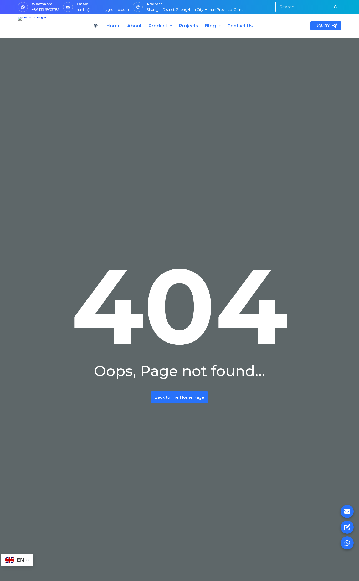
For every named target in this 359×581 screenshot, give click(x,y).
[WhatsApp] (347, 542)
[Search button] (336, 7)
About (134, 25)
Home (113, 25)
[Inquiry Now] (347, 527)
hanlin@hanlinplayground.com (103, 9)
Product (157, 25)
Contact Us (240, 25)
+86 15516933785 (45, 9)
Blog (210, 25)
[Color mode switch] (96, 26)
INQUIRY (322, 25)
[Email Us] (347, 511)
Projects (188, 25)
